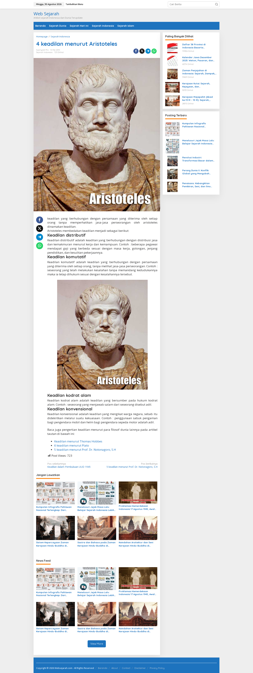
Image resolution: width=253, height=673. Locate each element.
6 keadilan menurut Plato (71, 445)
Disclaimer (140, 668)
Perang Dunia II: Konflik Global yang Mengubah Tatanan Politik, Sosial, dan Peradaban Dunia (198, 172)
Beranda (102, 668)
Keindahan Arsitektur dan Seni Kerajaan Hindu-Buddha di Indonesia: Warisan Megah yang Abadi (137, 544)
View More (96, 643)
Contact (126, 668)
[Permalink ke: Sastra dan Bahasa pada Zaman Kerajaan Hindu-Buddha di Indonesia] (96, 527)
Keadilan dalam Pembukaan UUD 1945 (69, 465)
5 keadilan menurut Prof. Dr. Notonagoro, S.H (85, 450)
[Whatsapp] (154, 51)
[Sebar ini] (136, 51)
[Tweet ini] (142, 51)
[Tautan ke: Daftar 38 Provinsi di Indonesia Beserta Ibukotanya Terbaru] (172, 47)
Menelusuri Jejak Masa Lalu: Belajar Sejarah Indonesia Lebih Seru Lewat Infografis (95, 509)
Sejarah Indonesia (44, 52)
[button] (216, 4)
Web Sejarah (46, 13)
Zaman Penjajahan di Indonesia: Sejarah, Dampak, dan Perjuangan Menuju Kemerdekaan (198, 72)
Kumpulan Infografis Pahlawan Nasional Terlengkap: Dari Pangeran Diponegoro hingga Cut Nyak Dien (54, 509)
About (114, 668)
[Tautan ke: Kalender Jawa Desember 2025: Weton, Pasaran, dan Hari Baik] (172, 60)
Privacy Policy (157, 668)
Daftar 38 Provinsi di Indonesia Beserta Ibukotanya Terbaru (193, 46)
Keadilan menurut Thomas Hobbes (78, 441)
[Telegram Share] (148, 51)
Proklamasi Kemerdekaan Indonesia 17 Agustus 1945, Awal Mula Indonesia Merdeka (137, 508)
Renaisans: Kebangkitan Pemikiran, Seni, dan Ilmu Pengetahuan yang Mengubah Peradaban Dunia (199, 185)
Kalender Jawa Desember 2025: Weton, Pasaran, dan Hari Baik (197, 59)
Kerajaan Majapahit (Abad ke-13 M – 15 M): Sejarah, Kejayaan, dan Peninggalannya (197, 99)
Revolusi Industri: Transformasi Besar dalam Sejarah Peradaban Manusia (198, 159)
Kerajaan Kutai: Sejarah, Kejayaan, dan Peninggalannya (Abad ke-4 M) (198, 85)
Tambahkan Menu (74, 4)
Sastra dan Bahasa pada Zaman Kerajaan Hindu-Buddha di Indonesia (96, 544)
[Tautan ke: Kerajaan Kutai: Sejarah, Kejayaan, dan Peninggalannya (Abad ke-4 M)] (172, 87)
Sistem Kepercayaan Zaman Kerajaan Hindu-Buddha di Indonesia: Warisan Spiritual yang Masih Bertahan (55, 544)
